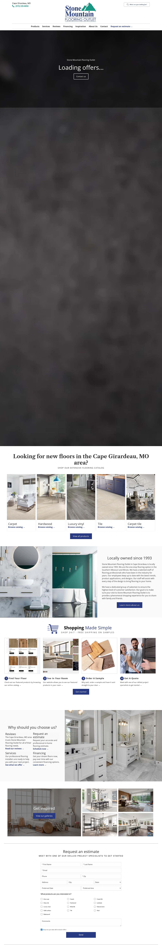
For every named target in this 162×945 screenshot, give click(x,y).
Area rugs (46, 899)
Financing (68, 26)
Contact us (81, 76)
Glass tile (46, 903)
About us (93, 26)
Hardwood (73, 903)
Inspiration (80, 26)
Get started (81, 691)
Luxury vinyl (47, 906)
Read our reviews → (14, 748)
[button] (35, 26)
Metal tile (72, 906)
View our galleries (44, 816)
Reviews (56, 26)
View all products (81, 536)
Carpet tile (100, 899)
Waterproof (47, 914)
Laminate (99, 903)
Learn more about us (129, 605)
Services (46, 26)
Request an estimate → (122, 26)
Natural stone (100, 906)
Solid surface (47, 910)
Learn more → (39, 765)
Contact (104, 26)
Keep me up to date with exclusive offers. (55, 929)
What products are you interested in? (56, 894)
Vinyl (98, 910)
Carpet (72, 899)
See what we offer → (15, 765)
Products (35, 26)
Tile (71, 910)
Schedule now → (41, 749)
